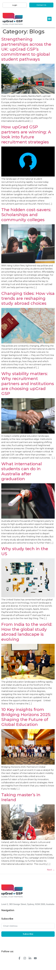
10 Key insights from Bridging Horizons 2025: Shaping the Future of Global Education (26, 717)
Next (51, 870)
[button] (49, 19)
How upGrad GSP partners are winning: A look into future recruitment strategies (26, 134)
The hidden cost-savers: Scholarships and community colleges (26, 214)
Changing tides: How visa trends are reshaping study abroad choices (28, 298)
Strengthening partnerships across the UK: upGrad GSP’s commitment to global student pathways (26, 49)
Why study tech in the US (24, 551)
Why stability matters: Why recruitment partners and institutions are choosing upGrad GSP (27, 383)
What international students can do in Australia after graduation (21, 471)
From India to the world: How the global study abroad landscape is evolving (26, 632)
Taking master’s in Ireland (20, 797)
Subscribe (28, 934)
